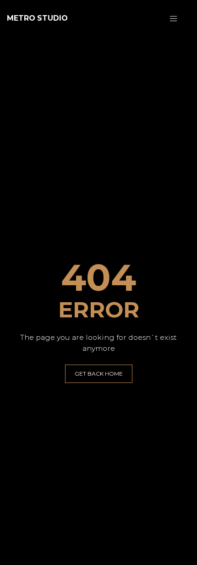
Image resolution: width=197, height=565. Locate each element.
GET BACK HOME (99, 373)
